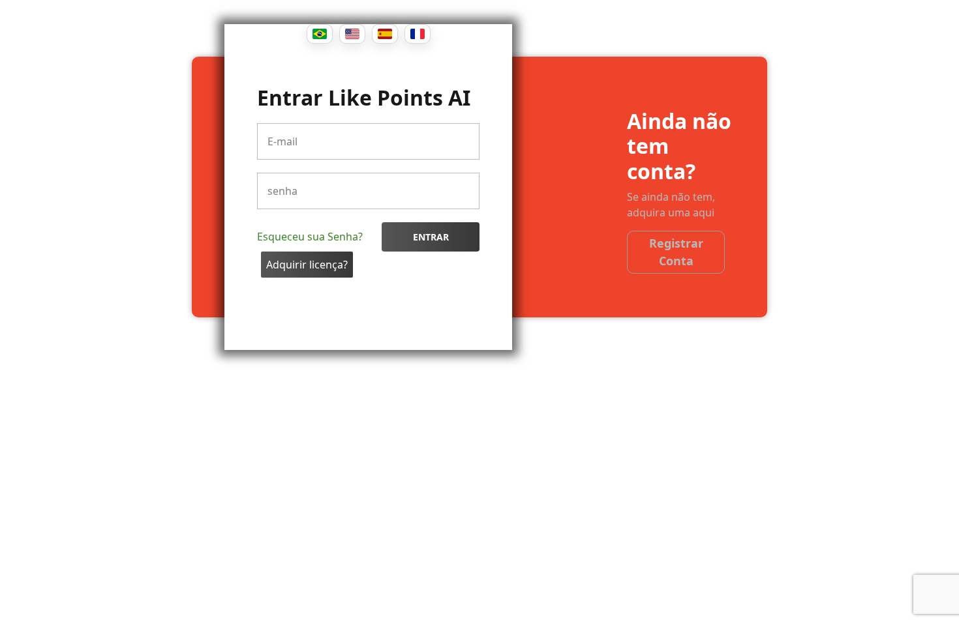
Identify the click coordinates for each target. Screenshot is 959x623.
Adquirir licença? (307, 264)
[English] (352, 34)
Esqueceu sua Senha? (310, 236)
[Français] (417, 34)
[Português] (320, 34)
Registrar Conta (676, 251)
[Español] (385, 34)
